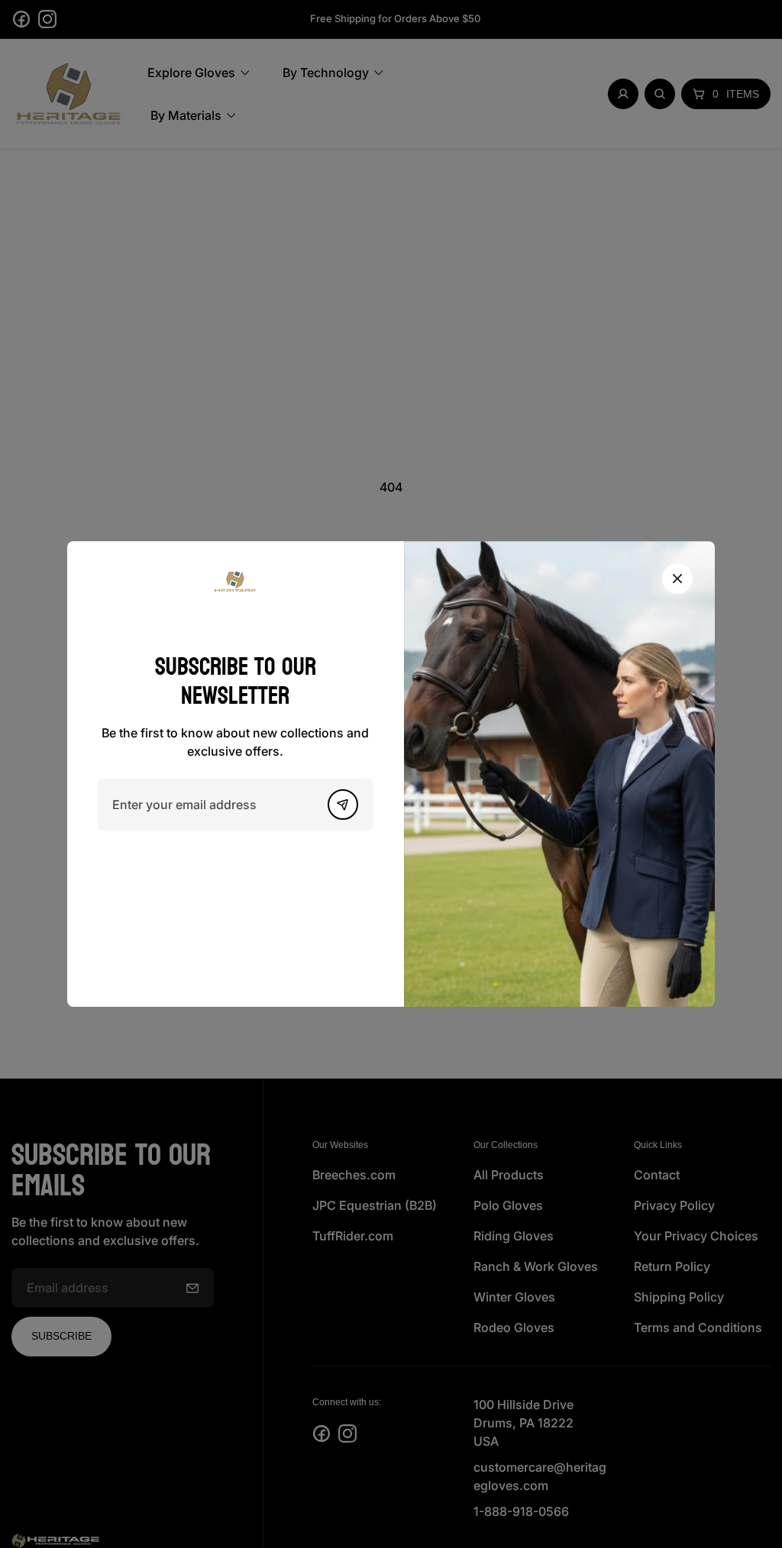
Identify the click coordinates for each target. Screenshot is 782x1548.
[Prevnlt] (343, 804)
